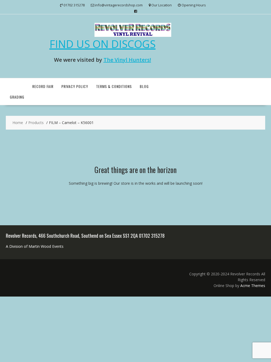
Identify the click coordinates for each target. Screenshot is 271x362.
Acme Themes (252, 285)
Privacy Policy (74, 86)
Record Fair (42, 86)
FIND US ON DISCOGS (102, 44)
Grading (17, 97)
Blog (144, 86)
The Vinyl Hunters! (127, 59)
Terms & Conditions (114, 86)
